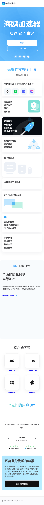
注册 (22, 43)
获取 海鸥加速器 (22, 484)
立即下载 (22, 48)
